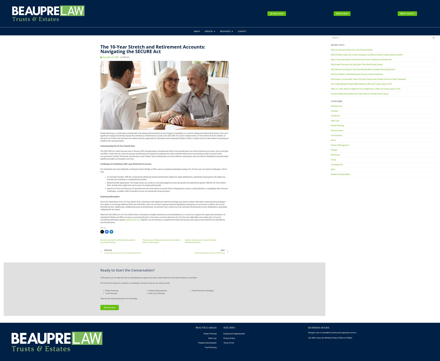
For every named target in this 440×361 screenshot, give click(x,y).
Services (209, 31)
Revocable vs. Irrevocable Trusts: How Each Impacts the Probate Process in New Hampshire (368, 79)
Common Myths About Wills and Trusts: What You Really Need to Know (360, 94)
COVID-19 (335, 116)
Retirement (335, 155)
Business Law (336, 106)
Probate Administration (207, 343)
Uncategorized (337, 165)
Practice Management (340, 145)
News (333, 140)
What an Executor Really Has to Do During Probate (352, 50)
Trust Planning (211, 347)
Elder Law (335, 121)
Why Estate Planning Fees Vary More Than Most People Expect (357, 64)
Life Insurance (336, 135)
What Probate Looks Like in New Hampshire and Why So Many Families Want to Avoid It (367, 55)
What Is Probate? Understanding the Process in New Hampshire (357, 74)
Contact (242, 31)
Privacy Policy (229, 338)
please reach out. (133, 220)
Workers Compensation (340, 174)
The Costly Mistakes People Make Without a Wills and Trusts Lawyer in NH (361, 84)
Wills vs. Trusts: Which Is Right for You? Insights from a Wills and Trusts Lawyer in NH (365, 89)
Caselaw (334, 111)
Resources (225, 31)
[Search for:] (383, 37)
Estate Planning (337, 126)
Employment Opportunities (234, 334)
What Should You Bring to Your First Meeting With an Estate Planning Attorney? (363, 69)
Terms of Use (228, 343)
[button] (342, 13)
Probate (334, 150)
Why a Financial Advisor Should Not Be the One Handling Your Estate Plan (361, 60)
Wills (333, 169)
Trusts (333, 160)
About (197, 31)
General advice (337, 130)
